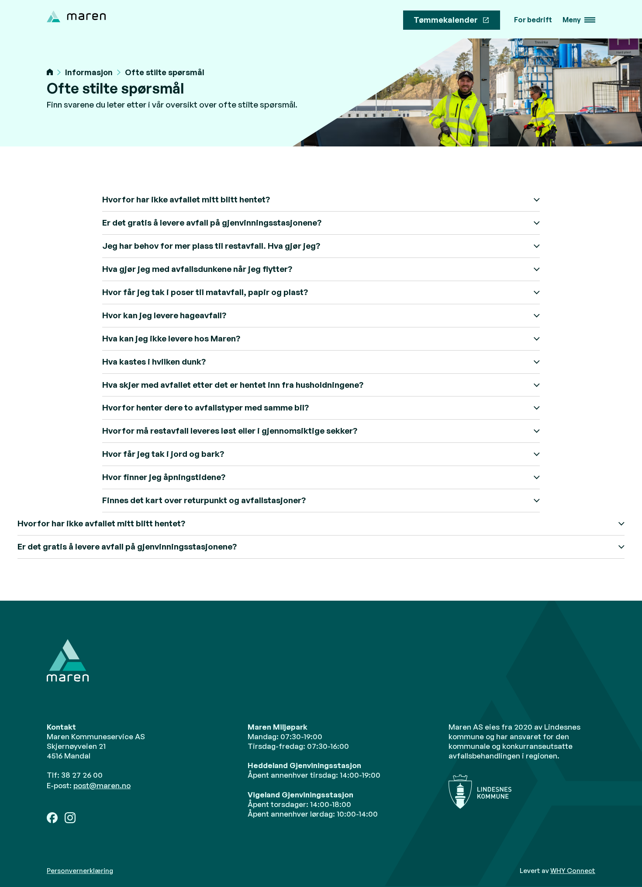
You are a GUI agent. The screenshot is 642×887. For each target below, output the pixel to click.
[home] (76, 16)
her (154, 625)
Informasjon (89, 72)
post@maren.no (102, 785)
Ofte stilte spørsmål (164, 72)
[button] (579, 20)
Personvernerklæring (80, 871)
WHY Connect (572, 870)
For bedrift (533, 20)
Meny (572, 20)
